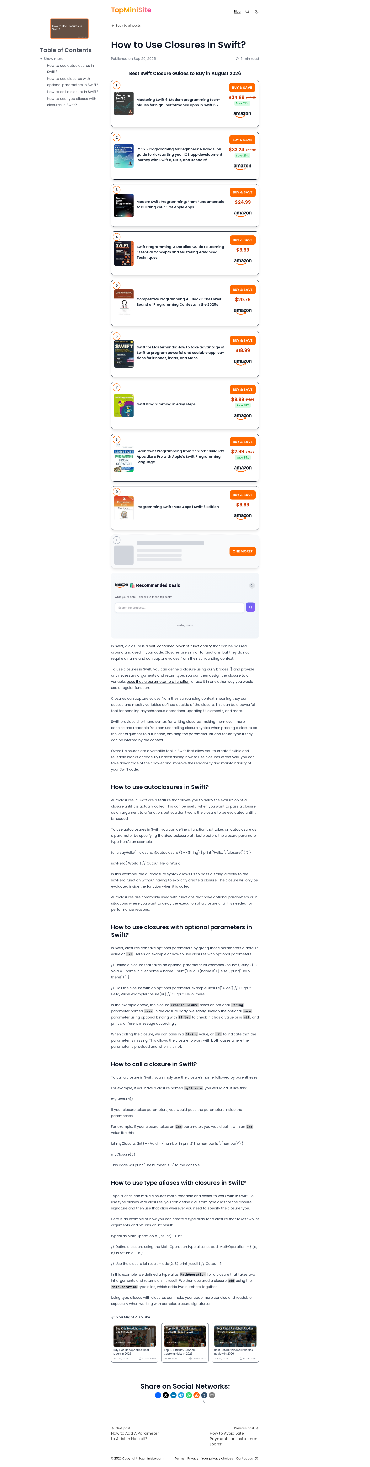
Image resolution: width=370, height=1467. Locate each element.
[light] (256, 11)
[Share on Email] (212, 1395)
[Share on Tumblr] (204, 1395)
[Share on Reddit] (196, 1395)
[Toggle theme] (252, 585)
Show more (53, 58)
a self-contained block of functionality (179, 646)
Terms (179, 1458)
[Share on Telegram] (181, 1395)
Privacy (192, 1458)
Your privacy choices (217, 1458)
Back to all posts (128, 25)
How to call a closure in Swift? (72, 91)
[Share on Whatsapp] (189, 1395)
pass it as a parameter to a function (158, 681)
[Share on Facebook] (158, 1395)
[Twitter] (256, 1458)
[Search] (247, 11)
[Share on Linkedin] (173, 1395)
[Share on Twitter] (166, 1395)
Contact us (244, 1458)
